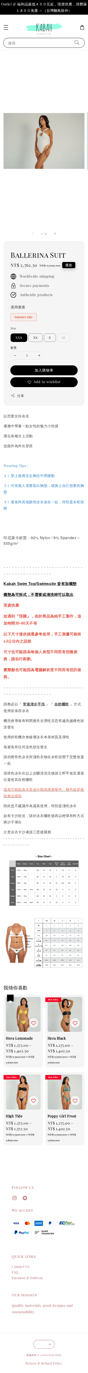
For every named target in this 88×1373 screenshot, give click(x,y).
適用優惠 (18, 307)
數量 (14, 347)
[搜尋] (76, 42)
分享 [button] (20, 396)
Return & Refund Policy (44, 1363)
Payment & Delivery (27, 1278)
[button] (6, 27)
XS (35, 337)
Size (14, 328)
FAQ (15, 1272)
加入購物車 (44, 370)
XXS (18, 337)
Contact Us (20, 1266)
